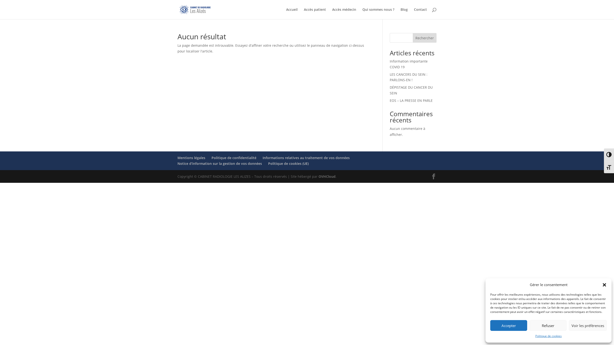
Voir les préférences (588, 325)
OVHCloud (327, 176)
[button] (604, 284)
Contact (420, 10)
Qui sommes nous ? (378, 10)
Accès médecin (344, 10)
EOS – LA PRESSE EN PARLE (411, 100)
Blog (404, 10)
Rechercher (424, 38)
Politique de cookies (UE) (288, 163)
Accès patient (315, 10)
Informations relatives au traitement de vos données (306, 157)
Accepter (509, 325)
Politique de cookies (548, 336)
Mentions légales (191, 157)
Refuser (548, 325)
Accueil (292, 10)
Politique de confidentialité (234, 157)
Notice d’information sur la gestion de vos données (219, 163)
